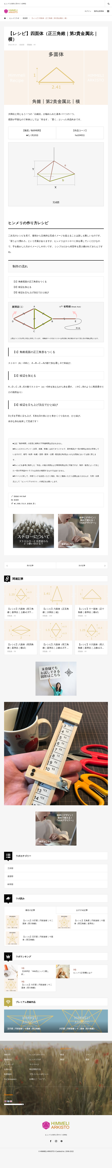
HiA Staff (23, 496)
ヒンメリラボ (35, 1059)
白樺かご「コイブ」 (38, 1079)
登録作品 (8, 1059)
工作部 (10, 868)
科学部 (10, 884)
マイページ (34, 1064)
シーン (88, 1054)
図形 (87, 1059)
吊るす (23, 504)
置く (34, 504)
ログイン (88, 11)
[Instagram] (56, 1141)
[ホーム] (5, 18)
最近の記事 (30, 910)
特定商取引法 (35, 1069)
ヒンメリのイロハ (37, 1054)
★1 (15, 504)
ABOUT (7, 1054)
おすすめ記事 (82, 910)
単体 (18, 504)
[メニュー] (108, 11)
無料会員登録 (99, 11)
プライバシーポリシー (38, 1074)
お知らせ (8, 1069)
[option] (30, 1021)
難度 (62, 1059)
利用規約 (8, 1074)
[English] (5, 1101)
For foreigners (10, 1079)
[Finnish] (8, 1101)
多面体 (29, 504)
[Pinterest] (61, 1141)
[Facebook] (50, 1141)
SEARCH (108, 3)
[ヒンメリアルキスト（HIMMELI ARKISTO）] (11, 11)
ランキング (9, 1064)
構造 (62, 1054)
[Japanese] (11, 1101)
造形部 (21, 45)
